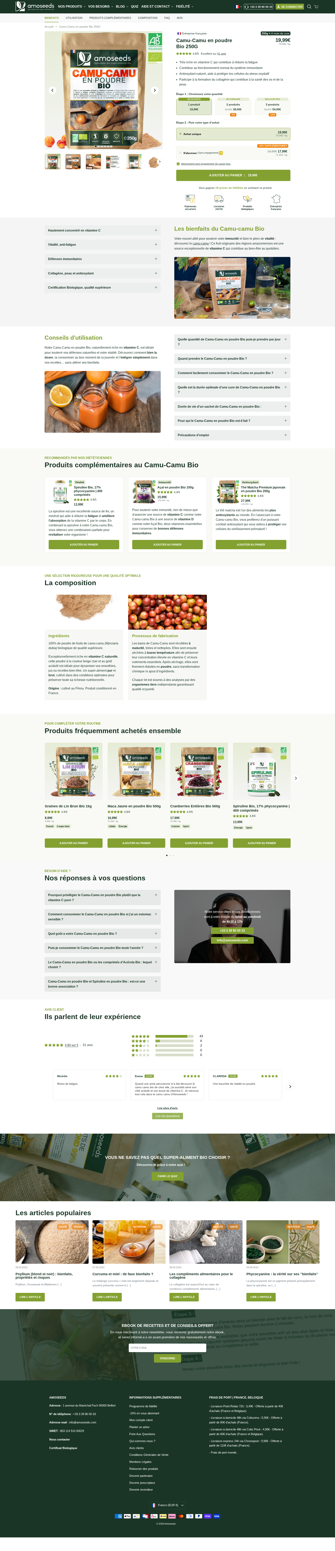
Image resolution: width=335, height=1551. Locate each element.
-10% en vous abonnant (144, 1413)
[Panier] (316, 6)
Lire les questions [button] (167, 1116)
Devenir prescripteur (142, 1482)
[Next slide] (290, 1087)
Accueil (49, 26)
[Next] (296, 778)
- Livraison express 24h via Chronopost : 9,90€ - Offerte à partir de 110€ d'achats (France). (245, 1443)
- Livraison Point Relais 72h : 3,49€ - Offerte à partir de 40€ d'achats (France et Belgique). (246, 1409)
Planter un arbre (139, 1427)
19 (229, 187)
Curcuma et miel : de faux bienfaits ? (122, 1274)
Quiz (134, 6)
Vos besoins (99, 6)
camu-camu (201, 243)
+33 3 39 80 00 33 (261, 6)
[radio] (233, 134)
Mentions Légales (140, 1461)
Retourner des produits (143, 1468)
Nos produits (70, 6)
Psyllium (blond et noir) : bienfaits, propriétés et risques (44, 1275)
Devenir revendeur (141, 1489)
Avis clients (136, 1448)
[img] (113, 1076)
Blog (121, 6)
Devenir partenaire (141, 1475)
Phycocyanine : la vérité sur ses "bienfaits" (282, 1274)
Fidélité (183, 6)
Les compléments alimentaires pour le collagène (201, 1275)
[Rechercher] (309, 6)
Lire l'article (30, 1297)
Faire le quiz (167, 1176)
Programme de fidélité (143, 1406)
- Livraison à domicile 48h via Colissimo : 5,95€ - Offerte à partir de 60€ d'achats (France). (245, 1420)
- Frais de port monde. (223, 1452)
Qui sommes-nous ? (142, 1441)
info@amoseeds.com (232, 940)
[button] (184, 53)
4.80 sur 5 (71, 1045)
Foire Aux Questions (142, 1434)
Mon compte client (141, 1420)
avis (221, 53)
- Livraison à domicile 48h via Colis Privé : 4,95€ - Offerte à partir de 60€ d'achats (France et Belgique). (246, 1432)
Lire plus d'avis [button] (167, 1108)
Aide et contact (156, 6)
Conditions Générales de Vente (148, 1454)
